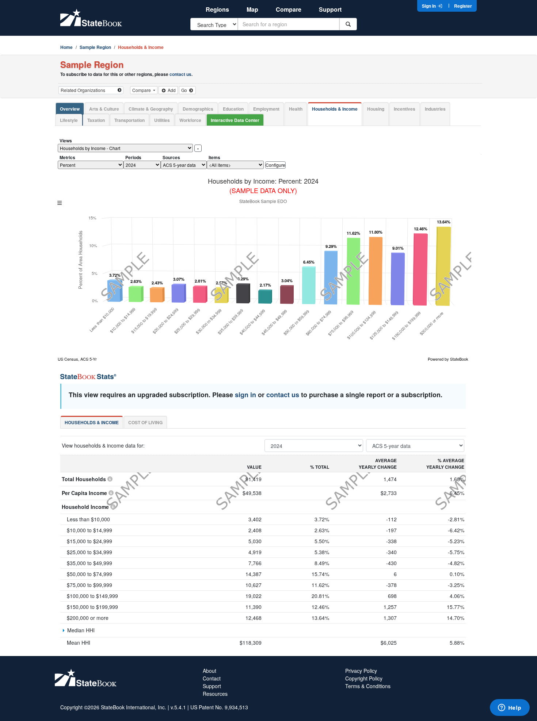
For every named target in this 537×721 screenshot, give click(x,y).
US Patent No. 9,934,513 (219, 707)
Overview (70, 109)
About (209, 670)
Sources (171, 157)
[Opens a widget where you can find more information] (510, 708)
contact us (180, 74)
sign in (245, 394)
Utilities (162, 120)
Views (66, 140)
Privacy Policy (361, 670)
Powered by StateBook (448, 359)
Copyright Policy (363, 678)
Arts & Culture (104, 109)
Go (184, 90)
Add (171, 90)
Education (233, 109)
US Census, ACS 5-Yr (77, 359)
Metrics (67, 157)
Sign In (429, 6)
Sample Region (95, 47)
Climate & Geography (151, 109)
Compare (288, 9)
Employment (266, 109)
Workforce (190, 120)
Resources (215, 693)
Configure (275, 165)
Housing (375, 109)
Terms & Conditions (368, 686)
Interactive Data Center (235, 120)
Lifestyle (69, 120)
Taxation (96, 120)
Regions (217, 9)
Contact (212, 678)
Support (330, 9)
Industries (435, 109)
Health (295, 109)
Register (463, 6)
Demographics (198, 109)
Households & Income (335, 109)
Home (66, 47)
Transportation (129, 120)
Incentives (404, 109)
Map (252, 9)
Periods (133, 157)
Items (214, 157)
